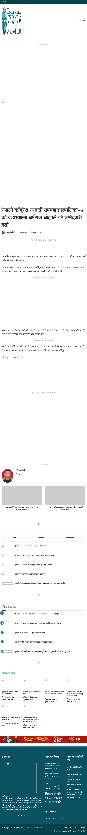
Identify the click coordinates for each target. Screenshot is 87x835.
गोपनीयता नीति (81, 831)
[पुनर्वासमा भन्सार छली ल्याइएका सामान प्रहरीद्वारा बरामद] (7, 568)
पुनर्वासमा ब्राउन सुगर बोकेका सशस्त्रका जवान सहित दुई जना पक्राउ (38, 623)
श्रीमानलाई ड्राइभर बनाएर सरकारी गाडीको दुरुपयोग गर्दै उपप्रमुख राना (38, 614)
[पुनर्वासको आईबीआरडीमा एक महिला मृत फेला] (7, 636)
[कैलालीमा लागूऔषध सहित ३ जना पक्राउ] (32, 684)
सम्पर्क (69, 831)
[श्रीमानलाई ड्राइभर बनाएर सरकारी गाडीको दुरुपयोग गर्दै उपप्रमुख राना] (7, 617)
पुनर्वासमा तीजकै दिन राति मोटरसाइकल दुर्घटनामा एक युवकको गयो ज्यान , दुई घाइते (42, 651)
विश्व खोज (29, 828)
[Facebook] (19, 815)
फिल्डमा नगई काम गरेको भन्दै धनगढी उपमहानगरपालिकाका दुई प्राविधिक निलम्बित (75, 693)
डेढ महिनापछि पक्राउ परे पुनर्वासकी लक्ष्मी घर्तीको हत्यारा (33, 642)
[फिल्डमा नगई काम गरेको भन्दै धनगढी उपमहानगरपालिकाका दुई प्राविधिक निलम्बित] (76, 684)
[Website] (16, 474)
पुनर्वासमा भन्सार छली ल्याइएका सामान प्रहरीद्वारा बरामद (33, 565)
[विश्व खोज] (12, 21)
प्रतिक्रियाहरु (70, 538)
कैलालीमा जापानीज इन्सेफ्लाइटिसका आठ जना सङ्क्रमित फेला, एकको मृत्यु (54, 693)
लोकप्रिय (41, 538)
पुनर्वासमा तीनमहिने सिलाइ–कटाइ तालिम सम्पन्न (31, 546)
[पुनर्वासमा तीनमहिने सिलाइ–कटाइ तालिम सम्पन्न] (7, 549)
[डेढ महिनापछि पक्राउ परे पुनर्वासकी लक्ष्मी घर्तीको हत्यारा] (7, 645)
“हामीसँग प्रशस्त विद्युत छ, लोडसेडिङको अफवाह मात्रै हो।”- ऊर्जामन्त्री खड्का (32, 719)
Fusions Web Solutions (78, 828)
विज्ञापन (74, 831)
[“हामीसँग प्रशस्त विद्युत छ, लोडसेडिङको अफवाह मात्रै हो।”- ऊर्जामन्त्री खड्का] (32, 710)
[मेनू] (84, 22)
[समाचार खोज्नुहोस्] (81, 22)
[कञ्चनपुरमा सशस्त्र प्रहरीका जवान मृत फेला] (7, 577)
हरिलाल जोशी (10, 232)
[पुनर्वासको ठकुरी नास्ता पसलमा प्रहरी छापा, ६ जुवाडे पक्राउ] (7, 558)
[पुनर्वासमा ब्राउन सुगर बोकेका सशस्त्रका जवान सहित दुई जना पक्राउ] (7, 626)
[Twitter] (21, 815)
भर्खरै (14, 538)
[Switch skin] (77, 22)
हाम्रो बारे (64, 831)
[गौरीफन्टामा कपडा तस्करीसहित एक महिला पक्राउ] (11, 710)
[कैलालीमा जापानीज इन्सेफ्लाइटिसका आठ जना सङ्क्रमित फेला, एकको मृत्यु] (54, 684)
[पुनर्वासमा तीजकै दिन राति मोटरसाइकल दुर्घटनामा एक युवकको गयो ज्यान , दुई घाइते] (7, 654)
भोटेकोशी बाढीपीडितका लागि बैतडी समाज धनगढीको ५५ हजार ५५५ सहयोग (40, 583)
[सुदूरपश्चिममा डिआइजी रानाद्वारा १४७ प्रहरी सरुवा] (11, 684)
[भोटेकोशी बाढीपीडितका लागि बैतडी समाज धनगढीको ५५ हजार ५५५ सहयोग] (7, 586)
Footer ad (43, 734)
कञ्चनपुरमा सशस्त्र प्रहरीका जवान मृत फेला (30, 574)
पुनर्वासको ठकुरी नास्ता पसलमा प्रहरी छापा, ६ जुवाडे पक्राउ (35, 555)
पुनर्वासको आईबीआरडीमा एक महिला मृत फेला (30, 633)
